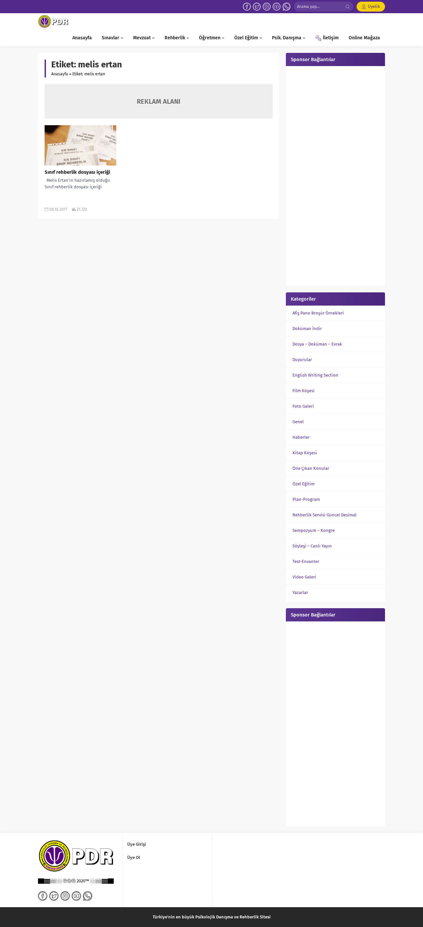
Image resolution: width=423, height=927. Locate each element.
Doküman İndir (307, 328)
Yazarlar (300, 592)
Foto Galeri (303, 406)
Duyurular (302, 359)
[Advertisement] (335, 175)
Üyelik (374, 6)
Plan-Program (306, 499)
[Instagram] (267, 7)
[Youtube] (277, 7)
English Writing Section (315, 375)
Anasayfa (59, 74)
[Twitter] (257, 7)
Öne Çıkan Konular (310, 468)
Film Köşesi (303, 390)
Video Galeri (304, 577)
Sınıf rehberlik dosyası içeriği (77, 172)
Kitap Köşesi (304, 452)
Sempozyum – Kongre (313, 530)
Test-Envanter (305, 561)
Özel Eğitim (303, 483)
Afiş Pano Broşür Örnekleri (318, 313)
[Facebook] (247, 7)
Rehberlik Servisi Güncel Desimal (324, 514)
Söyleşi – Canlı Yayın (312, 545)
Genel (298, 421)
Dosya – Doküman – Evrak (317, 344)
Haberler (301, 437)
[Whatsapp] (286, 7)
